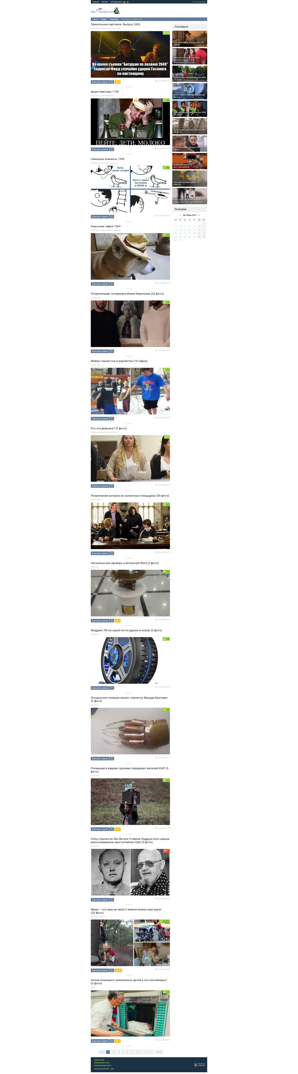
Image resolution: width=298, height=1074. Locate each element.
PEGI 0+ (100, 365)
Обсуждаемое (116, 2)
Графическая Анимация (110, 230)
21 (199, 233)
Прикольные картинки (110, 28)
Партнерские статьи (101, 1062)
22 (204, 233)
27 (194, 237)
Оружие (94, 705)
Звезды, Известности (100, 432)
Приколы (95, 567)
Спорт (93, 365)
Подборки (114, 19)
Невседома (109, 13)
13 (194, 230)
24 (180, 237)
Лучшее (105, 2)
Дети (93, 987)
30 (176, 240)
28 (199, 237)
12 (189, 230)
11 (152, 1052)
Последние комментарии (132, 19)
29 (204, 237)
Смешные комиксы (109, 163)
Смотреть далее (100, 82)
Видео (104, 19)
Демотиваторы (107, 95)
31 (180, 240)
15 (204, 230)
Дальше (159, 1052)
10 (148, 1052)
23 (176, 237)
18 (185, 233)
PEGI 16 (103, 917)
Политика (95, 775)
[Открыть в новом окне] (112, 82)
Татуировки (96, 297)
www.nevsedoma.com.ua (102, 1065)
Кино (93, 499)
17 (180, 233)
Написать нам (99, 1060)
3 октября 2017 (164, 81)
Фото (96, 19)
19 (189, 233)
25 (185, 237)
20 (119, 970)
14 (199, 230)
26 (189, 237)
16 (176, 233)
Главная (96, 2)
